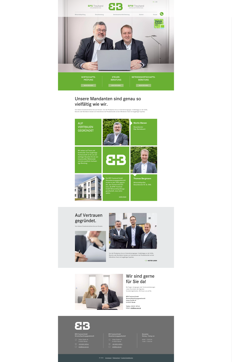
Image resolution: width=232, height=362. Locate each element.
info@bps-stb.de (116, 347)
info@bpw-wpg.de (84, 347)
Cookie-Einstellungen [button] (127, 358)
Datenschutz (116, 358)
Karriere (141, 14)
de (153, 2)
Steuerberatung (99, 14)
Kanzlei (155, 14)
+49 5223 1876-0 (84, 344)
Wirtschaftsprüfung (80, 14)
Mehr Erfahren (88, 85)
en (156, 2)
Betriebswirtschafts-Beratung (121, 14)
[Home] (116, 6)
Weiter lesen (152, 260)
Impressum (108, 358)
